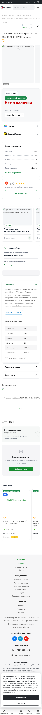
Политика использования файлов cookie (21, 621)
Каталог (21, 559)
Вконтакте (14, 638)
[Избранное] (38, 2)
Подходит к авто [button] (12, 367)
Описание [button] (9, 284)
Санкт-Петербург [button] (7, 2)
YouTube (26, 638)
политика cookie (9, 692)
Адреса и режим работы (13, 265)
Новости (21, 605)
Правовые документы (21, 596)
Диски (21, 570)
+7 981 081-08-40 (29, 2)
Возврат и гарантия (21, 586)
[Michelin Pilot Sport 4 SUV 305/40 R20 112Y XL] (21, 398)
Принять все (21, 697)
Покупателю (21, 575)
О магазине (21, 601)
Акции (21, 593)
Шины (21, 563)
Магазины (21, 609)
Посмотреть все (21, 193)
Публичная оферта (21, 627)
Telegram (20, 638)
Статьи (21, 612)
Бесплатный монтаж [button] (15, 98)
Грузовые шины (21, 567)
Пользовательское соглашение (21, 624)
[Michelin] (24, 26)
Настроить (21, 703)
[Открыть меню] (38, 7)
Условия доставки (21, 583)
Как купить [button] (10, 375)
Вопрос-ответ (21, 589)
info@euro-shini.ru (22, 655)
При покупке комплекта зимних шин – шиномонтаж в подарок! (17, 232)
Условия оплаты (21, 580)
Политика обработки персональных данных (21, 617)
